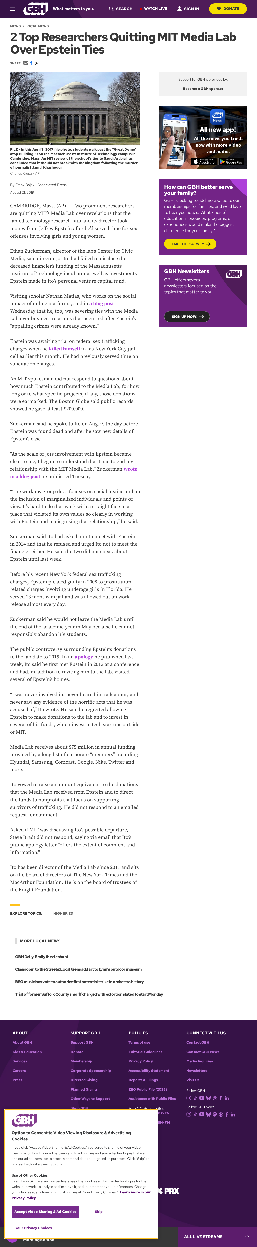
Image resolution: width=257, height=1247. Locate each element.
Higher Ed (63, 913)
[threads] (215, 1097)
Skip (99, 1211)
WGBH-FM (160, 1122)
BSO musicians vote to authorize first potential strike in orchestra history (79, 981)
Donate (231, 8)
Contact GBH (197, 1042)
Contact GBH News (202, 1052)
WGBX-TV (160, 1113)
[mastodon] (215, 1114)
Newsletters (196, 1071)
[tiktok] (195, 1097)
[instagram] (188, 1097)
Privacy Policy (140, 1061)
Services (20, 1061)
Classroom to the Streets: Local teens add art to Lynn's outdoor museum (78, 969)
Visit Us (192, 1080)
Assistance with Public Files (152, 1099)
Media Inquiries (199, 1061)
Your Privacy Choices (33, 1228)
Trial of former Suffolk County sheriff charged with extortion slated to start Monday (89, 994)
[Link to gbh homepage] (35, 8)
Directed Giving (84, 1080)
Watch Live (155, 8)
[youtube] (201, 1097)
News (15, 26)
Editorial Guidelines (145, 1052)
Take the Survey (188, 244)
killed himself (64, 349)
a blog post (101, 304)
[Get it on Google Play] (231, 161)
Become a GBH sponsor (203, 88)
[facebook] (221, 1097)
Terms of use (139, 1042)
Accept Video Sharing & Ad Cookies (45, 1211)
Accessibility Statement (148, 1071)
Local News (37, 26)
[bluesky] (208, 1097)
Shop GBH (79, 1108)
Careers (19, 1071)
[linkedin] (227, 1097)
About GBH (22, 1042)
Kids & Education (27, 1052)
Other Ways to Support (90, 1099)
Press (17, 1080)
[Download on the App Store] (204, 161)
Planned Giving (84, 1089)
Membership (81, 1061)
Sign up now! (184, 316)
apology (84, 657)
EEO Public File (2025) (147, 1089)
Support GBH (82, 1042)
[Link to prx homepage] (167, 1190)
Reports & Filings (143, 1080)
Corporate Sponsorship (91, 1071)
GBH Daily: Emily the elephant (41, 956)
